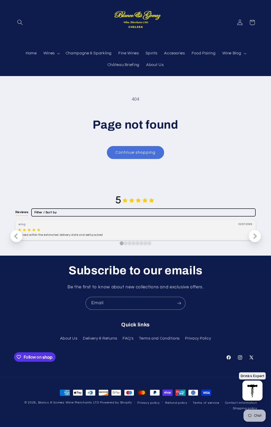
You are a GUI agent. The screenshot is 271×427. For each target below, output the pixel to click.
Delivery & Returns (100, 338)
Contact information (241, 402)
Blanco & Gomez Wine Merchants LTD (68, 402)
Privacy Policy (198, 338)
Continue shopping (135, 152)
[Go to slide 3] (134, 243)
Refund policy (176, 402)
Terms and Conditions (159, 338)
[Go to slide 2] (130, 243)
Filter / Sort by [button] (45, 212)
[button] (20, 22)
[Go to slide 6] (145, 243)
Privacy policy (148, 402)
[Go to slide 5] (141, 243)
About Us (69, 338)
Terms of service (206, 402)
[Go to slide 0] (122, 243)
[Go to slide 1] (126, 243)
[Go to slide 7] (149, 243)
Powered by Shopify (116, 402)
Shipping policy (245, 408)
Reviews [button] (21, 212)
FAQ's (128, 338)
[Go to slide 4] (137, 243)
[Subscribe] (179, 303)
